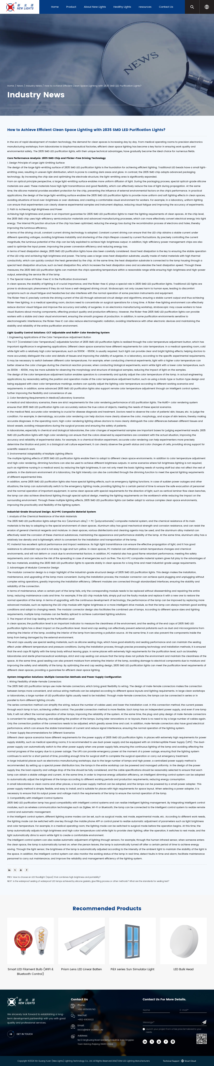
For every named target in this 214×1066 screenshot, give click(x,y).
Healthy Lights (122, 7)
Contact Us (166, 7)
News (142, 13)
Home (55, 7)
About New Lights (95, 7)
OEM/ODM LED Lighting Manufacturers (131, 1061)
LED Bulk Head (183, 969)
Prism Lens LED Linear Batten (81, 969)
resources (145, 7)
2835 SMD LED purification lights (56, 151)
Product (71, 7)
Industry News (34, 86)
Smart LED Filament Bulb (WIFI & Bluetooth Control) (30, 971)
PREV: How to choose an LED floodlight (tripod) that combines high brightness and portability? (54, 877)
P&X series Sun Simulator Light (132, 969)
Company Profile (94, 13)
